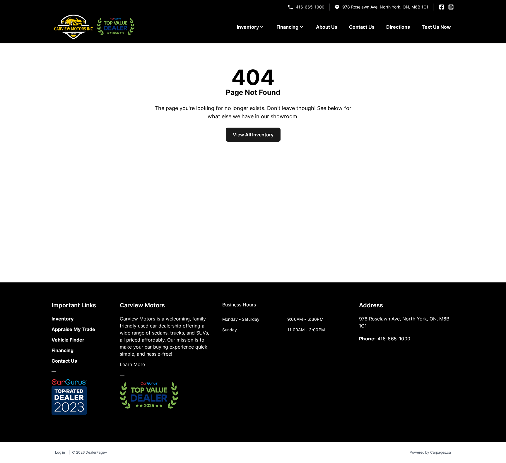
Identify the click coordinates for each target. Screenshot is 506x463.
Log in (60, 452)
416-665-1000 (310, 6)
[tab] (239, 307)
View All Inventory (253, 135)
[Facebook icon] (441, 7)
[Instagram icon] (450, 7)
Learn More (132, 364)
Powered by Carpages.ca (430, 452)
